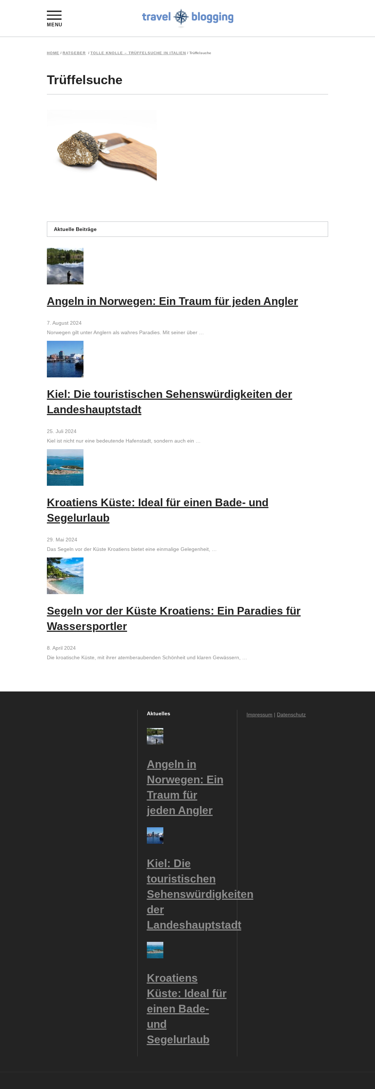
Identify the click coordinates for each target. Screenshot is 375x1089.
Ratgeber (74, 53)
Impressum (259, 714)
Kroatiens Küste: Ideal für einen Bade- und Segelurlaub (187, 1008)
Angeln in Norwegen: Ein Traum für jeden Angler (172, 301)
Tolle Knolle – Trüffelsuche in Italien (138, 53)
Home (53, 53)
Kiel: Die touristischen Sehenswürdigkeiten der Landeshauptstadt (200, 894)
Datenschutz (291, 714)
